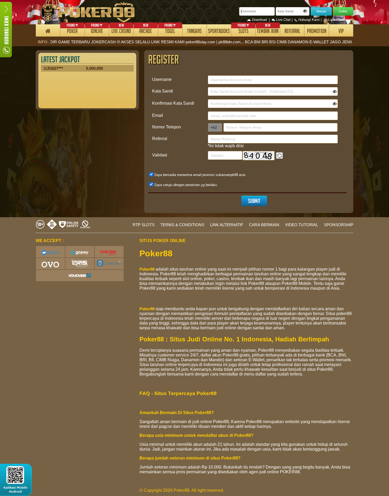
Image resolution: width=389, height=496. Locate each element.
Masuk (321, 11)
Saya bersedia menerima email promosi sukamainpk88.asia (199, 175)
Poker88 (147, 269)
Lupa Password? (340, 20)
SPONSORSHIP (338, 224)
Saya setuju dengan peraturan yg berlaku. (186, 185)
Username (162, 79)
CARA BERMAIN (264, 224)
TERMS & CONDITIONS (182, 224)
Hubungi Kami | (310, 20)
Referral (159, 138)
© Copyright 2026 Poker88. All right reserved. (181, 490)
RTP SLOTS (144, 224)
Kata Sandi (162, 91)
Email (157, 115)
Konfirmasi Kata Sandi (173, 103)
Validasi (159, 155)
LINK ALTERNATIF (226, 224)
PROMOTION (316, 31)
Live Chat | (284, 20)
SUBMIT (254, 201)
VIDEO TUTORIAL (301, 224)
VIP (341, 31)
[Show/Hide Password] (305, 11)
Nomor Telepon (166, 127)
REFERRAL (292, 31)
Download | (261, 20)
